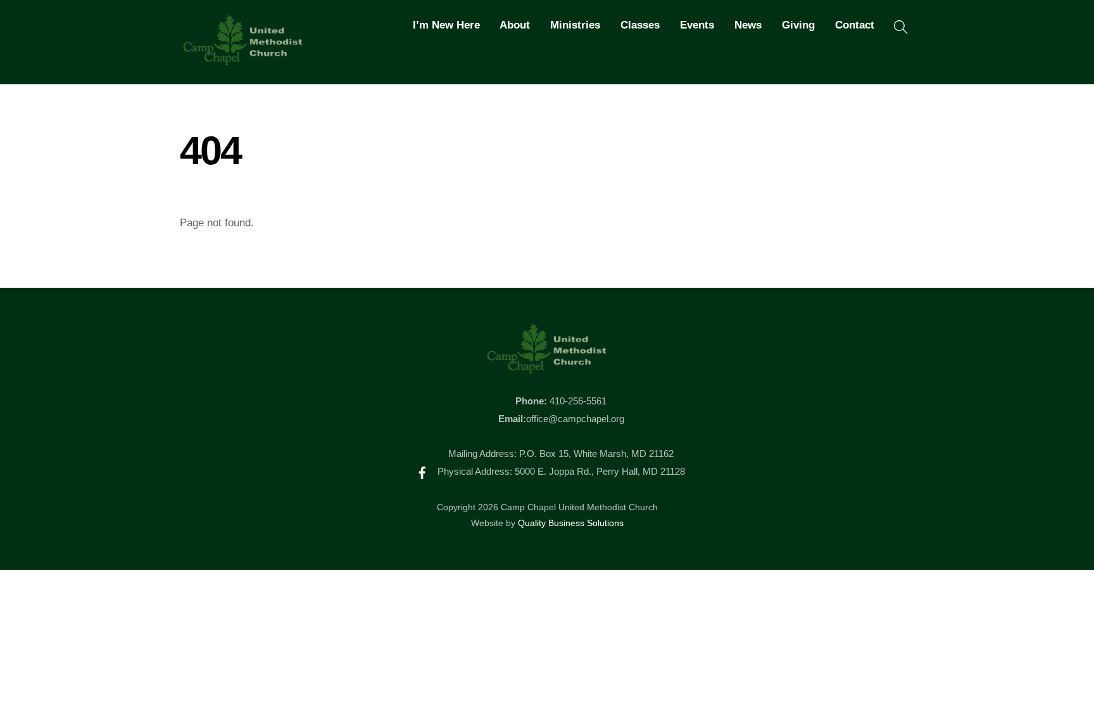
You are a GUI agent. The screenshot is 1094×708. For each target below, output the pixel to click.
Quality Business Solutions (571, 523)
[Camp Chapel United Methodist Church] (243, 59)
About (515, 25)
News (748, 25)
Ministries (575, 25)
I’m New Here (446, 25)
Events (697, 25)
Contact (854, 25)
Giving (798, 25)
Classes (640, 25)
